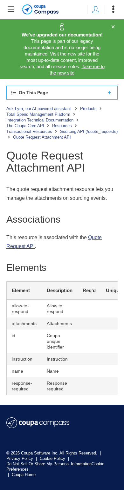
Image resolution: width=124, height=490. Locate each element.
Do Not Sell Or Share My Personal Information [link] (49, 463)
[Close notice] (113, 27)
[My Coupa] (95, 9)
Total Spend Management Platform (38, 114)
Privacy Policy (20, 458)
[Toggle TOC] (10, 9)
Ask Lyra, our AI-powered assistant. (39, 108)
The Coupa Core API (25, 125)
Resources (62, 125)
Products (88, 108)
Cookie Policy (53, 458)
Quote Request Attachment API (42, 137)
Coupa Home (24, 474)
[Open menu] (113, 9)
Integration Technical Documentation (39, 120)
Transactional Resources (29, 131)
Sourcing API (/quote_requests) (89, 131)
